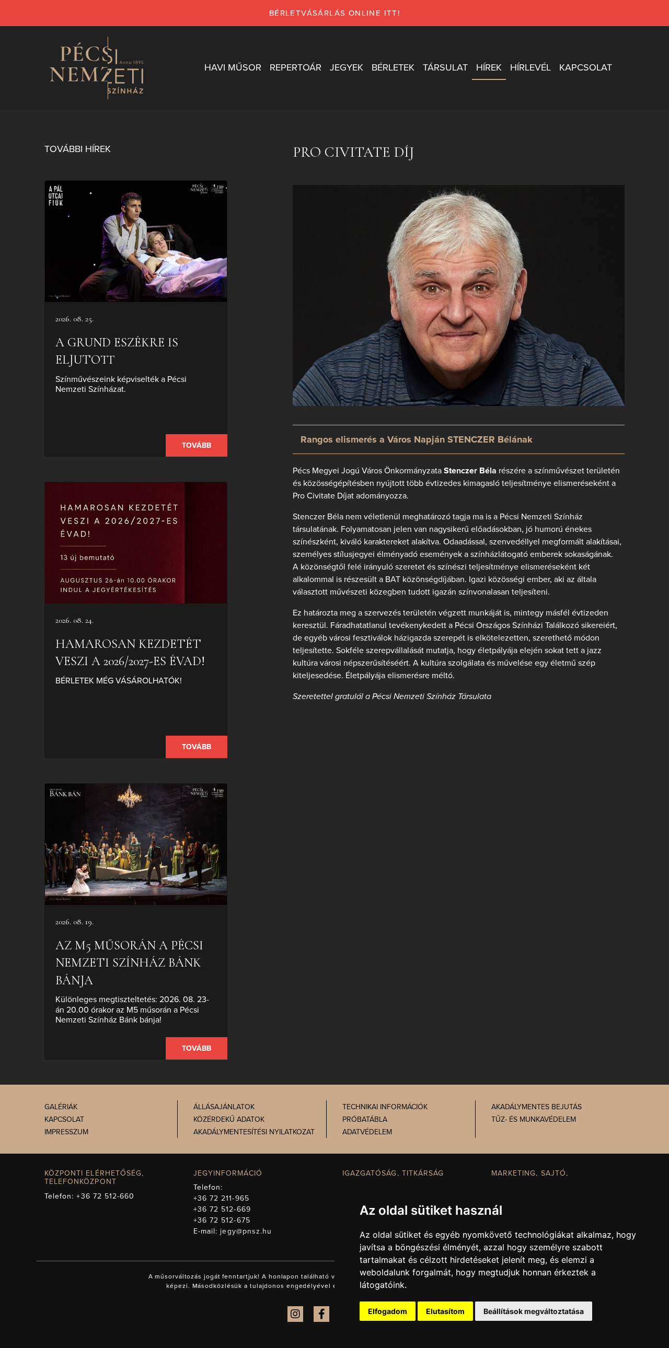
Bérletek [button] (393, 67)
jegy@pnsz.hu (246, 1231)
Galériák (60, 1106)
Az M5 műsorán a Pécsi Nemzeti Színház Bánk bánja (129, 963)
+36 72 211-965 (221, 1198)
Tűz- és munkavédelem (533, 1119)
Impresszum (66, 1132)
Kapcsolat (64, 1119)
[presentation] (136, 241)
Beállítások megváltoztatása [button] (533, 1311)
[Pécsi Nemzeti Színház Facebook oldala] (321, 1314)
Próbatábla (364, 1119)
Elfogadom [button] (387, 1311)
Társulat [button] (445, 67)
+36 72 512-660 (105, 1196)
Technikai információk (385, 1106)
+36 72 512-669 (222, 1209)
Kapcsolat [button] (585, 67)
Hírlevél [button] (530, 67)
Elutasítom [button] (445, 1311)
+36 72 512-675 (221, 1220)
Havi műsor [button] (232, 67)
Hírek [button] (489, 67)
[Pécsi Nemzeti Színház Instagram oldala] (295, 1314)
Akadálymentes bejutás (536, 1106)
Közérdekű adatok (228, 1119)
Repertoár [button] (295, 67)
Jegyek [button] (346, 67)
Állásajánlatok (224, 1106)
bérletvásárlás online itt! (334, 13)
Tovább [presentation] (196, 445)
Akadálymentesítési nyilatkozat (254, 1132)
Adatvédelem (367, 1132)
